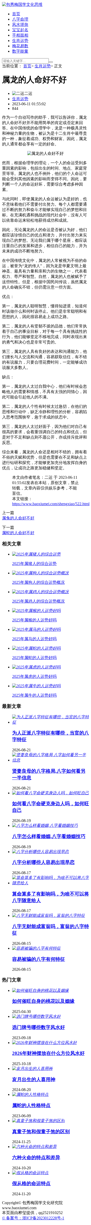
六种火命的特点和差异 (36, 1157)
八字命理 (20, 19)
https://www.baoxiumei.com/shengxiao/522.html (50, 504)
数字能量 (20, 51)
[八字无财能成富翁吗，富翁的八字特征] (48, 915)
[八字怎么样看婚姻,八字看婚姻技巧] (45, 825)
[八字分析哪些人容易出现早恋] (40, 851)
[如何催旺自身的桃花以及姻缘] (40, 990)
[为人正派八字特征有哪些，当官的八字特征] (50, 722)
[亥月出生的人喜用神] (32, 1068)
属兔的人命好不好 (18, 518)
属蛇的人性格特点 (31, 1105)
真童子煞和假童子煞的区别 (41, 1131)
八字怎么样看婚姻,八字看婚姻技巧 (48, 836)
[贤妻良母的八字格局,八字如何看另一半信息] (50, 760)
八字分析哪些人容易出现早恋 (43, 862)
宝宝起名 (20, 30)
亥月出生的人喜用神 (33, 1079)
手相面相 (20, 35)
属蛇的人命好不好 (18, 533)
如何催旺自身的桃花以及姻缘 (43, 1001)
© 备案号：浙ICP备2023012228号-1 (33, 1218)
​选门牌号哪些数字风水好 (38, 1027)
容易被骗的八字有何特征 (38, 959)
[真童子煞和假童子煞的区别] (38, 1120)
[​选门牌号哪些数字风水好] (36, 1016)
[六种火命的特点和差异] (34, 1146)
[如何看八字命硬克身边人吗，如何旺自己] (50, 793)
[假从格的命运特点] (30, 1173)
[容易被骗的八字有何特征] (36, 948)
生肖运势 (20, 40)
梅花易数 (20, 46)
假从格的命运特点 (31, 1183)
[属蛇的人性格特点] (30, 1094)
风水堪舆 (20, 24)
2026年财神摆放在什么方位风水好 (48, 1053)
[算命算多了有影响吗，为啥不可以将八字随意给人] (50, 883)
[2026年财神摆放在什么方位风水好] (44, 1042)
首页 (16, 14)
